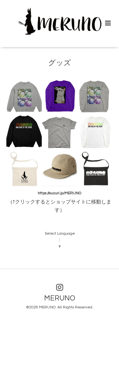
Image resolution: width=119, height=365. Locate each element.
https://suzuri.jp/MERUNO (59, 193)
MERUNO (59, 298)
